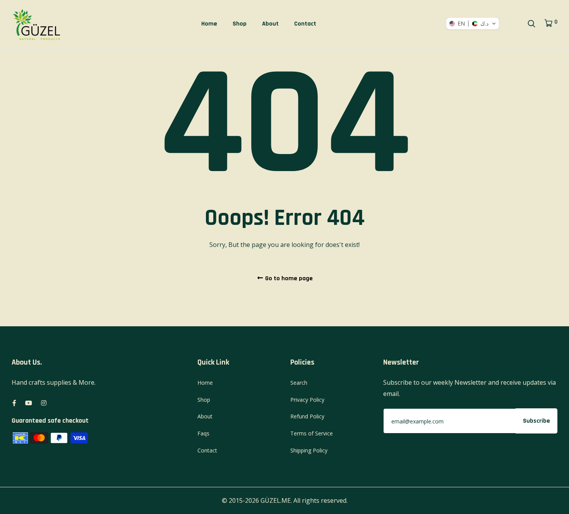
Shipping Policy (308, 450)
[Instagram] (43, 403)
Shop (240, 24)
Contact (305, 24)
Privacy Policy (307, 399)
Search (298, 382)
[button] (472, 23)
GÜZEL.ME (276, 500)
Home (209, 24)
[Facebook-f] (14, 403)
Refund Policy (307, 416)
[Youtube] (28, 403)
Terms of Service (311, 433)
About (270, 24)
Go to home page (288, 278)
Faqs (203, 433)
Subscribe (536, 421)
